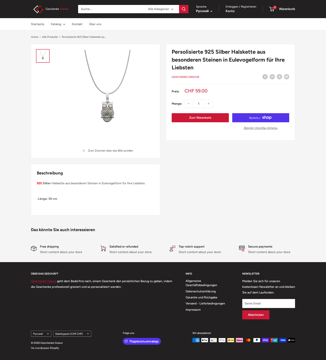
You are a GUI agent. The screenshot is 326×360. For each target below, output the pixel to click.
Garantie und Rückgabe (201, 297)
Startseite (37, 24)
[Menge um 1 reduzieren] (189, 104)
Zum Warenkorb (200, 117)
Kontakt (77, 24)
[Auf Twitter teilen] (279, 76)
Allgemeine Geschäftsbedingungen (201, 283)
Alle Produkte (50, 37)
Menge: (177, 103)
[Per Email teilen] (286, 76)
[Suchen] (183, 9)
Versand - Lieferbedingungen (205, 303)
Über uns (95, 24)
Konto (230, 11)
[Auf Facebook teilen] (265, 76)
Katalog (56, 24)
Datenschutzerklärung (201, 291)
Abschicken (256, 315)
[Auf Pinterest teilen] (272, 76)
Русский (38, 333)
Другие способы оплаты (261, 128)
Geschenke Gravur (185, 76)
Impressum (193, 309)
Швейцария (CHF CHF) (69, 333)
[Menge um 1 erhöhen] (209, 104)
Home (34, 37)
